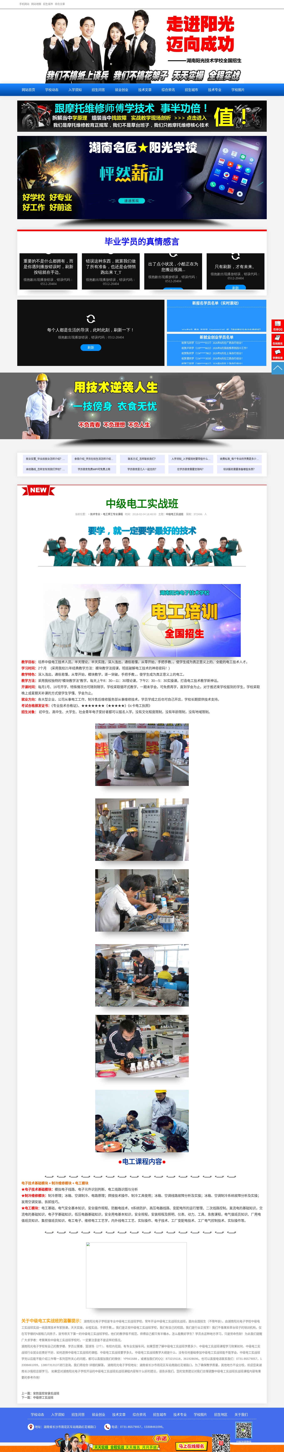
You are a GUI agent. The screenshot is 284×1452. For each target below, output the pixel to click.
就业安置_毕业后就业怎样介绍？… (45, 458)
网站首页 (28, 90)
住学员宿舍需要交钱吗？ (191, 469)
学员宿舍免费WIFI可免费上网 (94, 469)
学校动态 (51, 90)
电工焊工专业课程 (113, 514)
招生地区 (220, 1414)
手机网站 (24, 4)
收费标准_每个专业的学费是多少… (239, 458)
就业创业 (121, 90)
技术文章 (145, 90)
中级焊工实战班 (43, 1397)
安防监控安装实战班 (46, 1393)
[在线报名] (278, 345)
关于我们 (241, 1414)
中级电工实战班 (174, 514)
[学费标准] (278, 359)
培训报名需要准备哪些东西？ (239, 469)
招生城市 (48, 4)
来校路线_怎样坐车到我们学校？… (45, 469)
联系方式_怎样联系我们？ (142, 458)
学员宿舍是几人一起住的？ (142, 469)
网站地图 (36, 4)
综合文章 (60, 4)
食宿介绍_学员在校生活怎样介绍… (93, 458)
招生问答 (98, 90)
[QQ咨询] (278, 331)
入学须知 (75, 90)
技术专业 (214, 90)
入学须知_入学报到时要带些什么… (191, 458)
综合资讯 (168, 90)
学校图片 (238, 90)
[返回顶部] (278, 373)
